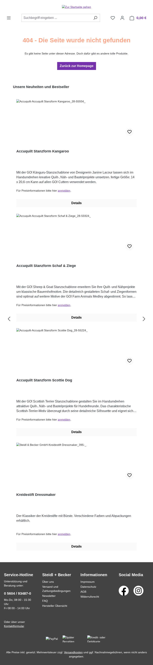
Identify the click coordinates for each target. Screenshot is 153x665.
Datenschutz (88, 586)
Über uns (48, 581)
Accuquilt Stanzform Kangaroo (42, 151)
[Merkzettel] (113, 18)
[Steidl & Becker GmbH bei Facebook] (124, 590)
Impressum (87, 581)
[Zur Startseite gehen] (76, 7)
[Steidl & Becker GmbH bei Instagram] (138, 590)
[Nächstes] (144, 319)
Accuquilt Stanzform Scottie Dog (44, 380)
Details (76, 203)
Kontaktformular (14, 626)
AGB (83, 591)
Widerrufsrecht (89, 596)
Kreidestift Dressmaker (36, 495)
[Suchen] (95, 18)
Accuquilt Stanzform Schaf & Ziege (46, 266)
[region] (76, 319)
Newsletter (49, 595)
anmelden (64, 190)
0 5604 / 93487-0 (17, 593)
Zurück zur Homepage (76, 66)
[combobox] (56, 18)
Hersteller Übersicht (54, 605)
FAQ (45, 600)
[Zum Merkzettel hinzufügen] (129, 132)
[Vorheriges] (9, 319)
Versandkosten (73, 652)
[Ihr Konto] (122, 18)
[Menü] (9, 18)
